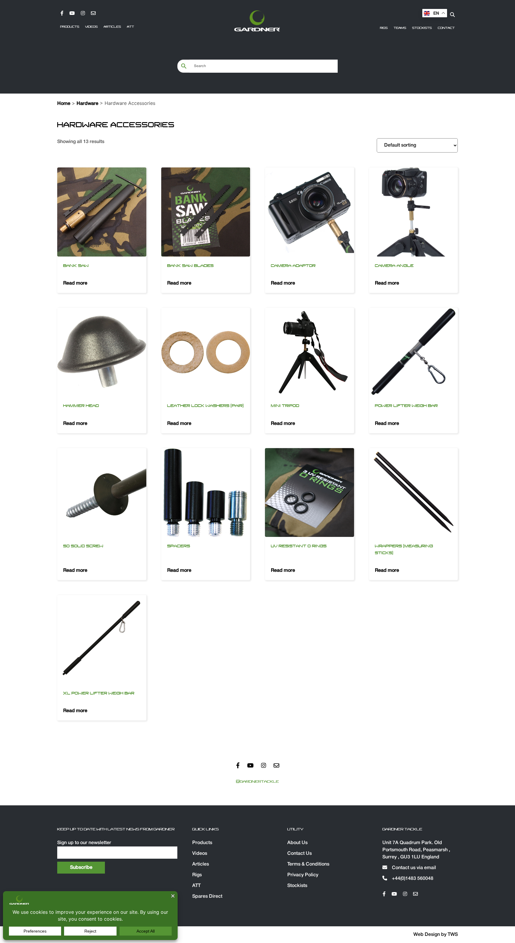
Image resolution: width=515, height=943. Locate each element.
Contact (446, 28)
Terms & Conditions (308, 864)
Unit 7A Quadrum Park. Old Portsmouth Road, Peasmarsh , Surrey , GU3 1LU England (416, 850)
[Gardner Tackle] (256, 21)
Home (63, 104)
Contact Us (299, 854)
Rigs (384, 28)
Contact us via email (413, 868)
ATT (130, 27)
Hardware (87, 104)
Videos (91, 27)
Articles (112, 27)
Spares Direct (207, 896)
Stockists (422, 28)
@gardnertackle (257, 781)
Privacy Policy (302, 875)
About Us (297, 843)
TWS (453, 935)
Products (69, 27)
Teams (400, 28)
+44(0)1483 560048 (412, 879)
